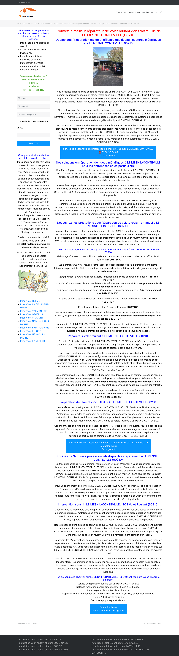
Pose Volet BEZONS (30, 331)
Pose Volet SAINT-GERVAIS (34, 327)
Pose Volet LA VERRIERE (33, 341)
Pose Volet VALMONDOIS (33, 311)
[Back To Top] (172, 650)
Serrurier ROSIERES (152, 623)
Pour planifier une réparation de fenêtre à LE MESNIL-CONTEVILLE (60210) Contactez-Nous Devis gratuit (108, 446)
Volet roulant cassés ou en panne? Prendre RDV (136, 12)
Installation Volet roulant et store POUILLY (41, 639)
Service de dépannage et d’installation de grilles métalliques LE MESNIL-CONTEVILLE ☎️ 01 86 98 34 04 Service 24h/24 (108, 152)
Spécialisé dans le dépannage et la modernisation (75, 24)
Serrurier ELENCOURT (27, 623)
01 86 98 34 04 (24, 2)
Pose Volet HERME (30, 301)
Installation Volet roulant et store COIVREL (41, 646)
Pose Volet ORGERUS (31, 314)
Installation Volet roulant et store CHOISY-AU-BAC (117, 639)
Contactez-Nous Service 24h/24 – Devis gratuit (108, 609)
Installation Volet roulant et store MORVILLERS (115, 646)
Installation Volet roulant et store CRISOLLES (114, 643)
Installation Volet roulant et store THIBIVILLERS (43, 649)
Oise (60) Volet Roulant (107, 24)
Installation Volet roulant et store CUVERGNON (43, 643)
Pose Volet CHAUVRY (31, 317)
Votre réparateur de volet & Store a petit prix (35, 24)
